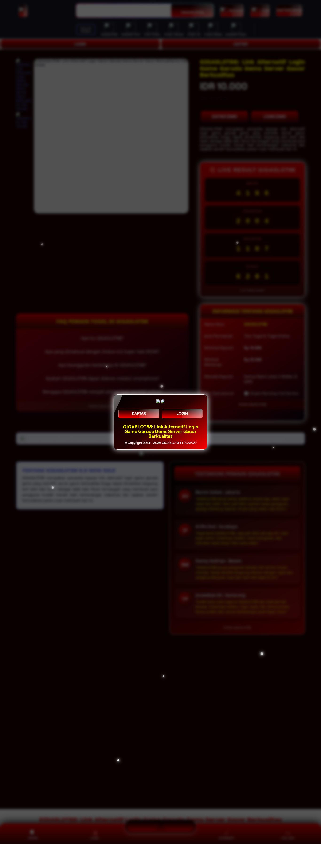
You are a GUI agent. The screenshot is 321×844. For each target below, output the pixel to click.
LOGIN (182, 413)
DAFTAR (139, 413)
